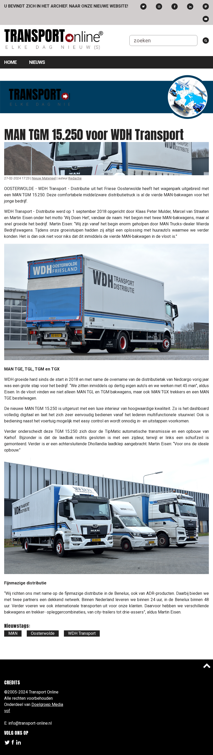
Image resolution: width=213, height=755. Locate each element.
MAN (12, 633)
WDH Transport (82, 633)
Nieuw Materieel (44, 178)
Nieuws (37, 62)
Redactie (75, 178)
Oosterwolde (43, 633)
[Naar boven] (207, 665)
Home (10, 62)
